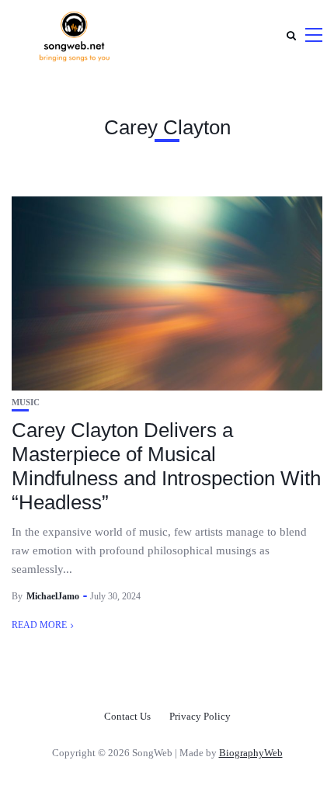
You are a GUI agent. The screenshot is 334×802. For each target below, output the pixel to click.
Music (26, 402)
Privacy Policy (200, 716)
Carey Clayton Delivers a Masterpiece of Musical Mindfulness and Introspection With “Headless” (166, 466)
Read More (39, 625)
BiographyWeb (251, 753)
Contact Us (127, 716)
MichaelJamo (52, 596)
